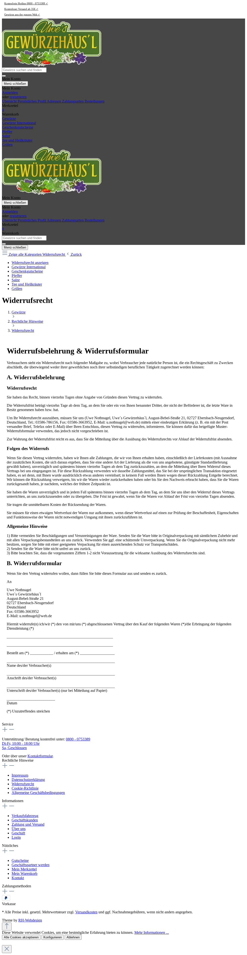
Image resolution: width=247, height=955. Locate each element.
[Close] (7, 949)
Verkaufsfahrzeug (25, 816)
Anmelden (10, 93)
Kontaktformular (40, 756)
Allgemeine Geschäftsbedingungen (38, 793)
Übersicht (10, 101)
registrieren (18, 97)
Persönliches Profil (32, 101)
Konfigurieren (52, 937)
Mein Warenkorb (24, 873)
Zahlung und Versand (28, 824)
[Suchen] (4, 76)
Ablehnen (73, 937)
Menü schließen (15, 83)
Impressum (20, 775)
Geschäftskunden (25, 820)
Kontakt (18, 878)
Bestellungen (94, 101)
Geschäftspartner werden (30, 865)
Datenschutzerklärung (28, 780)
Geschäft (18, 833)
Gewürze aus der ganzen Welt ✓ (22, 14)
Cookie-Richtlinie (25, 788)
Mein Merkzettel (24, 869)
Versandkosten (86, 912)
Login (16, 837)
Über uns (19, 829)
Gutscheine (20, 860)
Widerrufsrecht (23, 784)
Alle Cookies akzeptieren (21, 937)
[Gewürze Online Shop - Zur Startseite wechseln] (51, 65)
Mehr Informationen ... (151, 932)
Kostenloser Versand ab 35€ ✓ (21, 8)
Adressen (54, 101)
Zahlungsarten (73, 101)
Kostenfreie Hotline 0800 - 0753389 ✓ (26, 3)
